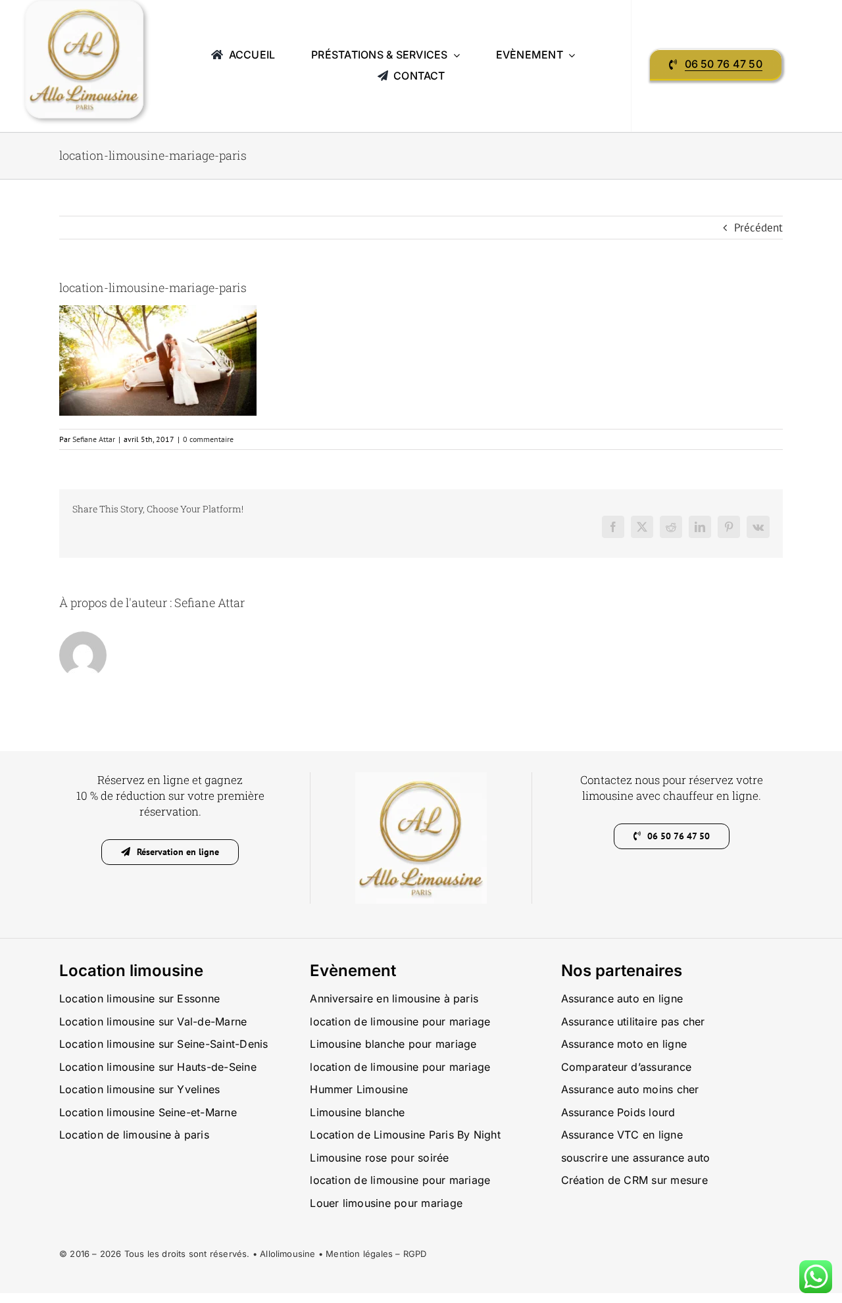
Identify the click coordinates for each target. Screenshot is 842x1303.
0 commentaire (208, 439)
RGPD (415, 1253)
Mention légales (359, 1253)
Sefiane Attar (93, 439)
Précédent (758, 227)
